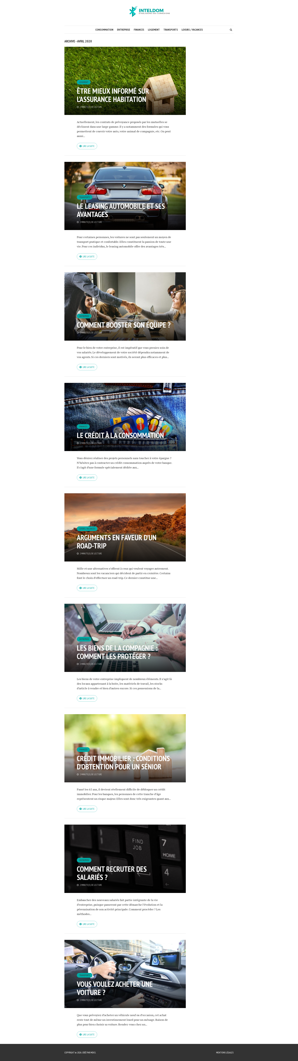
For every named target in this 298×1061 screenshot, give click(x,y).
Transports (170, 29)
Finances (139, 29)
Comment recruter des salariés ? (112, 873)
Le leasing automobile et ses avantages (121, 210)
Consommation (104, 29)
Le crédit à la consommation (120, 435)
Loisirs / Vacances (192, 29)
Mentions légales (225, 1052)
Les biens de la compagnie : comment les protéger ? (117, 652)
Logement (154, 29)
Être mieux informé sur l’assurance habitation (113, 95)
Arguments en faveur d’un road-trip (116, 541)
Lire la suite (89, 146)
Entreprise (123, 29)
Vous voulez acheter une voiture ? (115, 988)
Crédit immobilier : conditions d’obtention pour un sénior (123, 762)
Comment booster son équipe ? (124, 325)
